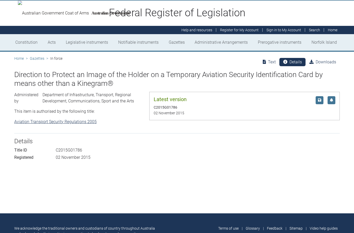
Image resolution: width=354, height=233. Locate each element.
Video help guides (324, 228)
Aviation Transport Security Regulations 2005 (55, 121)
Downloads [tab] (326, 61)
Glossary (253, 228)
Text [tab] (272, 61)
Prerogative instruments (279, 42)
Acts (52, 42)
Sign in (283, 30)
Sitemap (296, 228)
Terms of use (228, 228)
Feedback (274, 228)
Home (19, 58)
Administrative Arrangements (221, 42)
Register (239, 30)
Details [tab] (295, 61)
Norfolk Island (324, 42)
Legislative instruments (87, 42)
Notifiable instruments (138, 42)
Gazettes (177, 42)
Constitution (26, 42)
